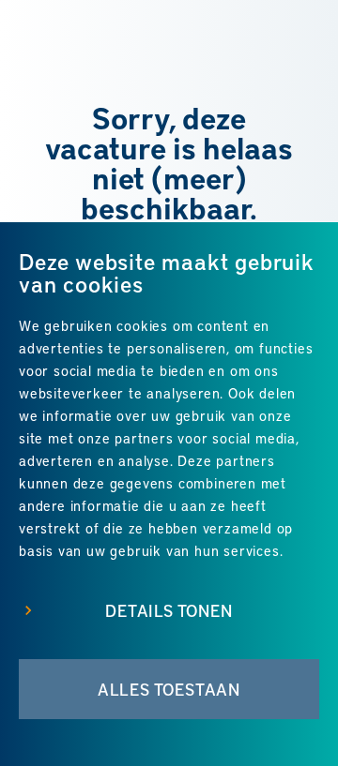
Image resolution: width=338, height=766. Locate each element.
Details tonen (168, 610)
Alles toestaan (169, 689)
